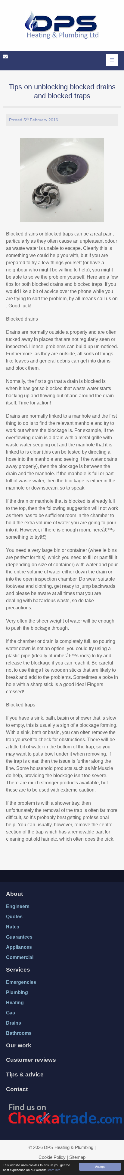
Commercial (19, 957)
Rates (12, 926)
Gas (10, 1012)
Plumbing (17, 992)
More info (54, 1170)
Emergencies (21, 982)
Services (18, 969)
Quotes (14, 916)
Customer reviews (31, 1060)
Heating (15, 1002)
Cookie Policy (52, 1157)
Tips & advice (25, 1074)
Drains (13, 1023)
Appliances (19, 947)
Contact (17, 1089)
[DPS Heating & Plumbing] (62, 26)
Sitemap (77, 1157)
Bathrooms (19, 1033)
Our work (18, 1045)
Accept (100, 1166)
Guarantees (19, 937)
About (14, 894)
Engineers (17, 906)
